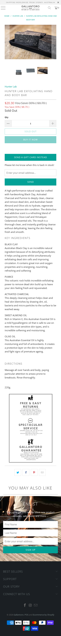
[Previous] (7, 46)
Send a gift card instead (30, 157)
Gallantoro (19, 614)
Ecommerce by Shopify (43, 614)
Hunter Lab (11, 86)
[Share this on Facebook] (26, 472)
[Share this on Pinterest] (34, 472)
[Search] (49, 8)
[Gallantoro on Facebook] (25, 605)
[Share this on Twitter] (17, 472)
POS (26, 614)
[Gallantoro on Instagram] (30, 605)
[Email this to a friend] (42, 472)
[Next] (53, 46)
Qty (6, 117)
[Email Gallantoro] (35, 605)
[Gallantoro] (30, 8)
